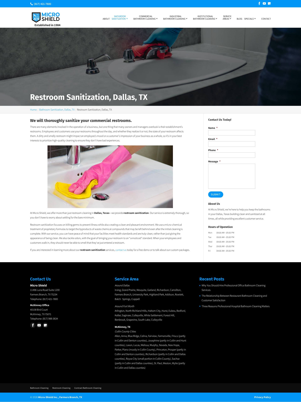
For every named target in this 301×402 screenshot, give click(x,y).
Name (213, 128)
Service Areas (227, 17)
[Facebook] (259, 3)
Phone (213, 150)
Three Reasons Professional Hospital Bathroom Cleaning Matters (236, 306)
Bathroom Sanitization (119, 17)
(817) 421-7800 (42, 4)
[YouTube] (264, 3)
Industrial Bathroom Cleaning (174, 17)
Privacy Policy (262, 397)
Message (214, 161)
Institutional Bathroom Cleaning (204, 17)
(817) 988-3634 (50, 318)
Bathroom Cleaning (39, 388)
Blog (239, 19)
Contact (266, 19)
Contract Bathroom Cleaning (87, 388)
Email (212, 139)
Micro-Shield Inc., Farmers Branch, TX (60, 397)
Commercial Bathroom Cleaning (144, 17)
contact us (121, 250)
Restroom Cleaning (61, 388)
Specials (249, 18)
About (106, 19)
